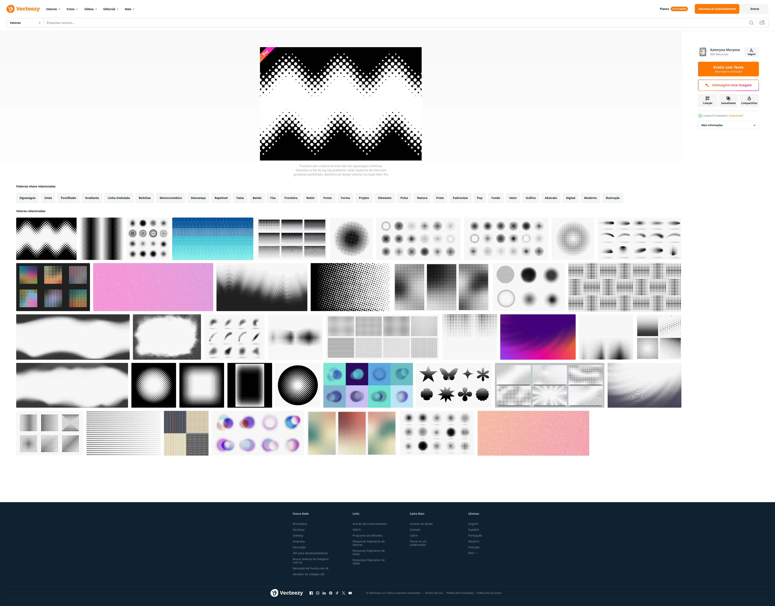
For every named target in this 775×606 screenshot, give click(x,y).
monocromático (171, 198)
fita (273, 198)
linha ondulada (119, 198)
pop (479, 198)
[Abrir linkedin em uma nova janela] (324, 592)
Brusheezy (300, 524)
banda (257, 198)
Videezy (298, 535)
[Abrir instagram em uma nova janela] (317, 592)
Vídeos (89, 9)
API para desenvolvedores (310, 553)
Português (475, 535)
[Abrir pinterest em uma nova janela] (330, 592)
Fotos (71, 9)
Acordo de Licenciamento (370, 524)
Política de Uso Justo (489, 593)
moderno (590, 198)
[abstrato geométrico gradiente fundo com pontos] (153, 287)
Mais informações (712, 125)
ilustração (613, 198)
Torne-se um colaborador (418, 543)
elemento (384, 198)
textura (422, 198)
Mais (128, 9)
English (473, 524)
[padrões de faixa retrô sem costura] (186, 433)
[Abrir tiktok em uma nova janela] (337, 592)
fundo (495, 198)
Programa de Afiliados (368, 535)
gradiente (92, 198)
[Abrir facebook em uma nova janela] (311, 592)
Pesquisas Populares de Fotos (369, 552)
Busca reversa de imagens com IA (311, 560)
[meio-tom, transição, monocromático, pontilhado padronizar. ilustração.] (606, 337)
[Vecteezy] (23, 9)
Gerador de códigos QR (308, 574)
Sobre (414, 535)
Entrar (754, 9)
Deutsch (473, 541)
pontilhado (68, 198)
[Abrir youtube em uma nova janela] (350, 592)
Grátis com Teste (728, 69)
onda (48, 198)
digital (570, 198)
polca (404, 198)
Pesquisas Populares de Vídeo (369, 561)
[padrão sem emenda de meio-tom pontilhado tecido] (624, 287)
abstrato (551, 198)
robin (310, 198)
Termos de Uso (434, 593)
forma (345, 198)
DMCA (357, 530)
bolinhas (145, 198)
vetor (513, 198)
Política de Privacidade (459, 593)
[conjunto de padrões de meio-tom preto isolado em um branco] (659, 337)
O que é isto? (736, 115)
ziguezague (27, 198)
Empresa (299, 541)
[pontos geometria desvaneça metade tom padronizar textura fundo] (123, 433)
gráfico (531, 198)
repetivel (221, 198)
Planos (664, 9)
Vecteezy (299, 530)
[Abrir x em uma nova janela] (343, 592)
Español (473, 530)
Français (474, 547)
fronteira (290, 198)
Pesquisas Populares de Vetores (369, 543)
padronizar (460, 198)
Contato (415, 530)
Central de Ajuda (421, 524)
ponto (327, 198)
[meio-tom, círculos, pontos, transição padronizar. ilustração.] (295, 337)
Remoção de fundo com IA (310, 568)
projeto (364, 198)
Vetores (51, 9)
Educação (299, 547)
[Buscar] (751, 22)
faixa (240, 198)
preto (440, 198)
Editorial (109, 9)
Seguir (752, 54)
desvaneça (198, 198)
